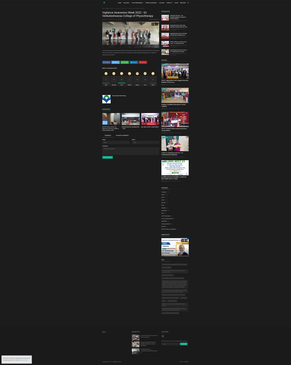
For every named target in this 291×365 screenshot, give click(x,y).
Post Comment (107, 157)
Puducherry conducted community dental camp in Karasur (173, 304)
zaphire (164, 300)
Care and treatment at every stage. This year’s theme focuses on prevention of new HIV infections (174, 291)
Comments (108, 135)
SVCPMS (163, 208)
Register (183, 2)
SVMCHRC (164, 210)
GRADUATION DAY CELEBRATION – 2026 (130, 127)
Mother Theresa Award (167, 275)
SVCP (162, 205)
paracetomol (184, 297)
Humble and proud (172, 300)
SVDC (162, 197)
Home (119, 2)
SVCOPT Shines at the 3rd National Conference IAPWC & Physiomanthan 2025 (110, 128)
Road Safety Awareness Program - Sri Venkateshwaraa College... (178, 50)
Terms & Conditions (184, 361)
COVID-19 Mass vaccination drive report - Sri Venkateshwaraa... (178, 42)
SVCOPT (111, 8)
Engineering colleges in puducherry (170, 297)
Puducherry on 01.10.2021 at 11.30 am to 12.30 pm (173, 294)
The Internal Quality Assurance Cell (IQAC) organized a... (149, 336)
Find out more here (23, 360)
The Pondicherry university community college (173, 278)
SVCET (163, 194)
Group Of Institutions (167, 218)
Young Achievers (151, 2)
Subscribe (183, 344)
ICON (162, 200)
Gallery (162, 2)
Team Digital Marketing (119, 95)
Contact (169, 2)
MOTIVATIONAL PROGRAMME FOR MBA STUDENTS (174, 264)
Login (176, 2)
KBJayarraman (164, 84)
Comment (105, 146)
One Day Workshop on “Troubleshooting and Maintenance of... (149, 351)
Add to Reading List (154, 19)
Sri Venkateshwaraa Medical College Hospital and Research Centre (173, 271)
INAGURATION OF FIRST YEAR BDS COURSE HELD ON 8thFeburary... (178, 34)
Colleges (126, 2)
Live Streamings (137, 2)
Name (104, 139)
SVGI (162, 213)
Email (133, 139)
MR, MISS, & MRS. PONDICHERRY (150, 127)
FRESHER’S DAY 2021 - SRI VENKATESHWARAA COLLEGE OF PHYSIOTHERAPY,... (178, 17)
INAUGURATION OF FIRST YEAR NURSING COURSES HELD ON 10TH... (179, 26)
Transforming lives (166, 267)
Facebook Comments (122, 135)
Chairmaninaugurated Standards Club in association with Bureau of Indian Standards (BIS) (174, 309)
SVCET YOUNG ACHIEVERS (168, 229)
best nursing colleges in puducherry (170, 313)
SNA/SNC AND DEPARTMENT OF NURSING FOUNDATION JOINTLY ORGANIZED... (148, 344)
